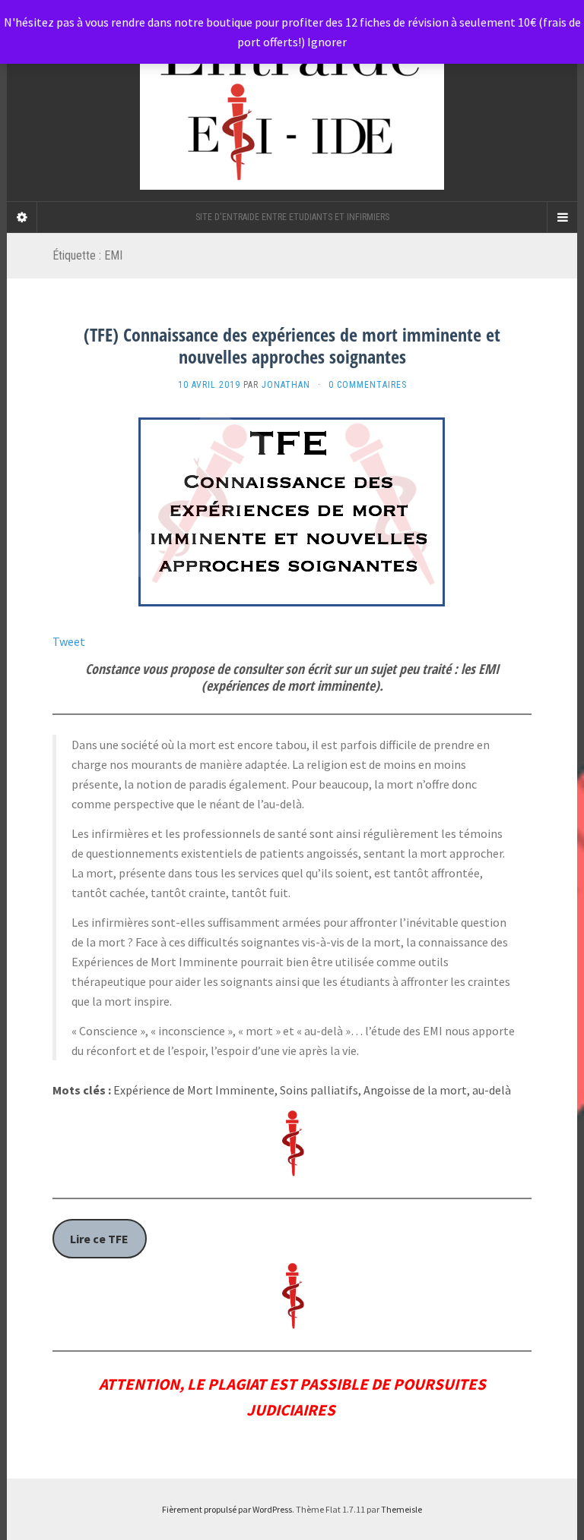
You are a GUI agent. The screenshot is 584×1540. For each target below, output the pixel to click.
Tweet (68, 641)
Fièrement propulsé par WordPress (227, 1509)
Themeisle (401, 1509)
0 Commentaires (367, 384)
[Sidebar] (22, 217)
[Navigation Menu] (562, 217)
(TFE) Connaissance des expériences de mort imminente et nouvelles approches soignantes (292, 345)
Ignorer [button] (327, 41)
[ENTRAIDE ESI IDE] (292, 100)
